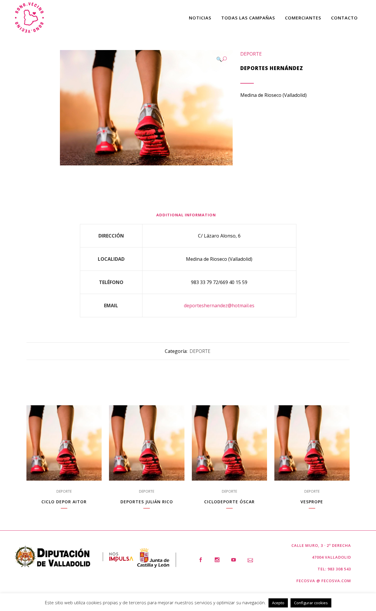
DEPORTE (251, 54)
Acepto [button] (278, 602)
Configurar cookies (311, 602)
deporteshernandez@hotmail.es (219, 305)
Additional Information (186, 214)
